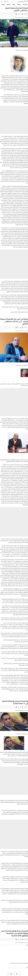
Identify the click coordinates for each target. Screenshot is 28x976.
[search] (8, 1)
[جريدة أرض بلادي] (22, 1)
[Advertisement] (14, 120)
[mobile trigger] (27, 1)
